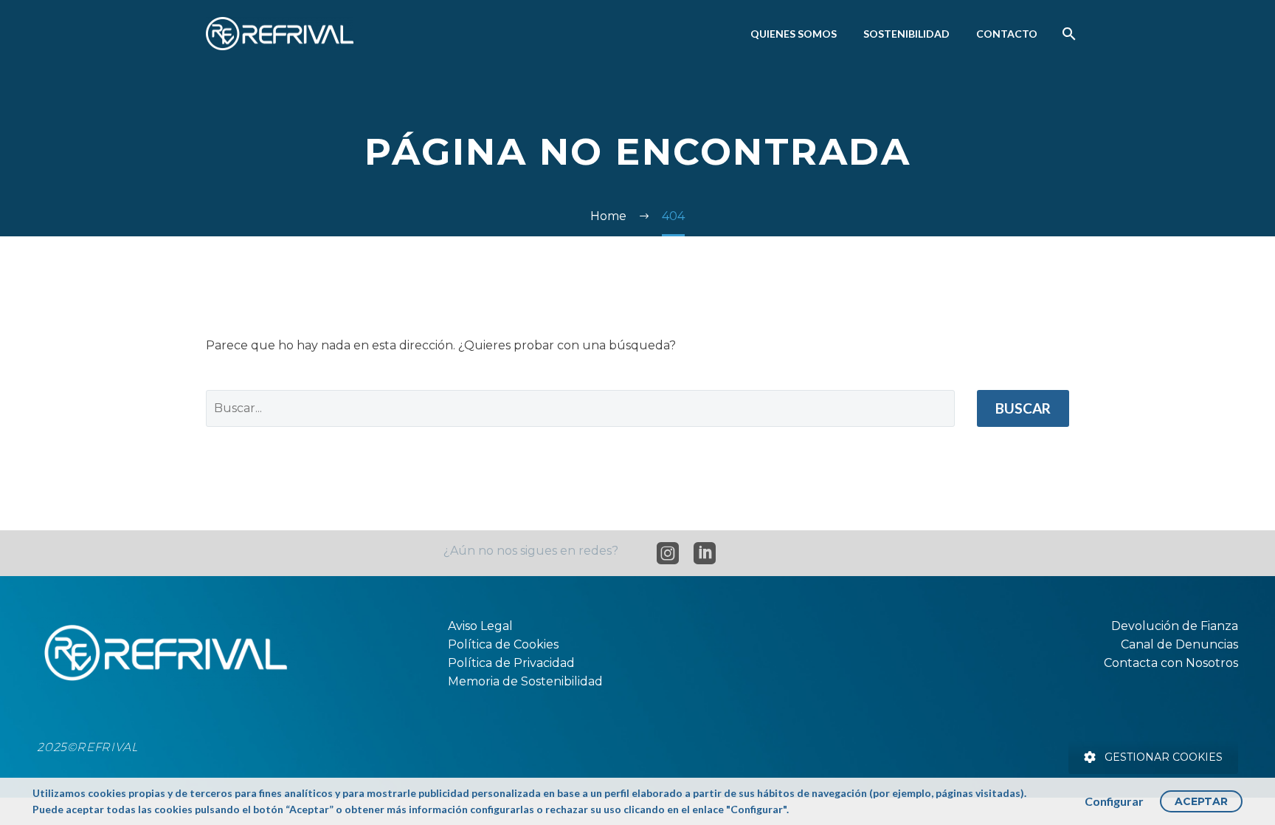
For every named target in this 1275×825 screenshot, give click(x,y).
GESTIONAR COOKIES (1164, 757)
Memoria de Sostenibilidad (525, 681)
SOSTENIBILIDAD (906, 33)
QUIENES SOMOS (793, 33)
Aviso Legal (480, 626)
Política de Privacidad (511, 663)
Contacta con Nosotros (1171, 663)
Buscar (1023, 408)
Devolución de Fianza (1174, 626)
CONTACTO (1006, 33)
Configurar (1114, 801)
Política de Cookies (503, 644)
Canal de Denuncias (1179, 644)
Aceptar (1201, 801)
